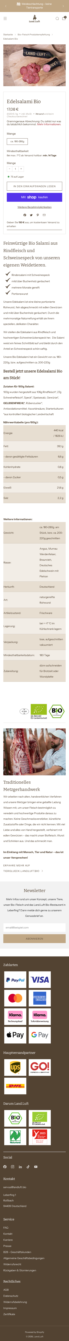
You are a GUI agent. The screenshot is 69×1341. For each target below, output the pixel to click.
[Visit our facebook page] (5, 1167)
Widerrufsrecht (12, 1264)
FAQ (5, 1227)
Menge (11, 163)
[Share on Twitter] (31, 215)
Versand (39, 113)
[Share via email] (44, 215)
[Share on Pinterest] (38, 215)
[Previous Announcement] (5, 6)
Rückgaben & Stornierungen (19, 1270)
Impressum (10, 1308)
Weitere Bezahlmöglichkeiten (34, 207)
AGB (6, 1289)
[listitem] (34, 6)
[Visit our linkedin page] (20, 1167)
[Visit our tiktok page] (28, 1167)
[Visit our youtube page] (36, 1167)
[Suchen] (57, 18)
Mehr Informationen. (49, 124)
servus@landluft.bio (14, 1187)
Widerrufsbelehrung (15, 1302)
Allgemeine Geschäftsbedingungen (23, 1258)
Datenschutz (10, 1296)
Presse (7, 1246)
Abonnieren (34, 938)
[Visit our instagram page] (12, 1167)
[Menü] (5, 18)
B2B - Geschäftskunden (17, 1252)
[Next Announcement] (63, 6)
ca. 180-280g (17, 141)
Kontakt (7, 1233)
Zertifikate (9, 1314)
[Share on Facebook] (25, 215)
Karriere (8, 1240)
